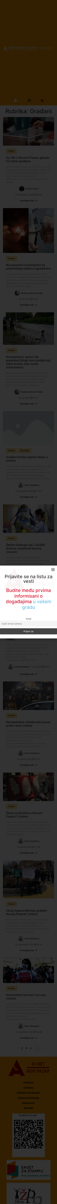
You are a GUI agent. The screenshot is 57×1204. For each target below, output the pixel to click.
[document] (28, 602)
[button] (53, 569)
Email (28, 619)
